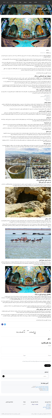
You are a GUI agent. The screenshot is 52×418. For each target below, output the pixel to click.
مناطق (47, 11)
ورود (7, 2)
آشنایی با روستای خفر (45, 389)
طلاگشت (13, 68)
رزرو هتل (25, 2)
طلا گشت (35, 2)
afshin (48, 52)
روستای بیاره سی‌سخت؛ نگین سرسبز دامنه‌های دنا (41, 387)
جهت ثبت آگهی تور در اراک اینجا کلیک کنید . (43, 73)
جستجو (46, 372)
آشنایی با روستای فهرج (45, 388)
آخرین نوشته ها (44, 383)
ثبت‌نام (4, 2)
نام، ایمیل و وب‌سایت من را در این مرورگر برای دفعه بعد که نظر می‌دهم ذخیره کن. (36, 361)
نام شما (49, 355)
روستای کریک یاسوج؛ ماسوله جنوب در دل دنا (42, 386)
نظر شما (49, 345)
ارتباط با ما (15, 2)
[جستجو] (3, 376)
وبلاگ (20, 2)
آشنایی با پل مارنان (45, 390)
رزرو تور (30, 2)
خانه (50, 11)
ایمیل (24, 355)
